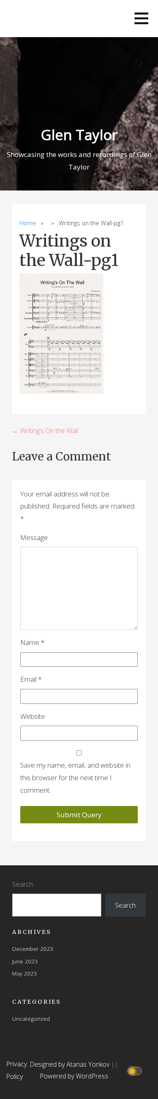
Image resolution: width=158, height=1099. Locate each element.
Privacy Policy (16, 1070)
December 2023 (32, 948)
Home (27, 223)
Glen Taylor (79, 134)
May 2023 (24, 973)
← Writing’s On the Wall (45, 430)
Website (32, 716)
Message (34, 537)
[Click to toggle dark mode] (136, 1070)
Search (22, 884)
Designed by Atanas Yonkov (70, 1064)
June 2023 (25, 961)
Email (31, 679)
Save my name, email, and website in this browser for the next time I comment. (75, 777)
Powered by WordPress (74, 1076)
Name (32, 642)
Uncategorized (31, 1018)
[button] (141, 18)
